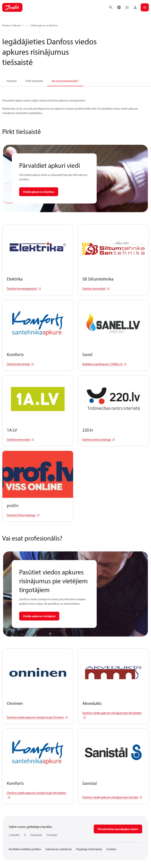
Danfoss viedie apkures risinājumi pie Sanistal (110, 797)
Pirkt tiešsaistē (34, 81)
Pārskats (12, 81)
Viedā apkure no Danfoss (44, 25)
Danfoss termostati (94, 288)
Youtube (52, 835)
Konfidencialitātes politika (25, 849)
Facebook (36, 835)
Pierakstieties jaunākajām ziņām (118, 829)
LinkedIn (14, 835)
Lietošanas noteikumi (58, 849)
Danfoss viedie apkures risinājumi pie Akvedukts (111, 713)
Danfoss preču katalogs (96, 439)
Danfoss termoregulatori (22, 288)
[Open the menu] (145, 7)
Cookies (111, 849)
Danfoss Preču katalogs (21, 515)
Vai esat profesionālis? (65, 81)
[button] (127, 7)
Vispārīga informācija (89, 849)
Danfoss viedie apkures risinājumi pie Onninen (35, 717)
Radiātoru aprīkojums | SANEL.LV (102, 364)
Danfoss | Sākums (11, 25)
